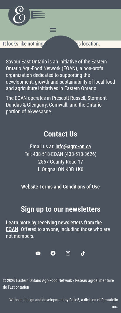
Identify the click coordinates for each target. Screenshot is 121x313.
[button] (53, 30)
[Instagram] (68, 253)
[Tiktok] (83, 253)
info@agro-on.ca (73, 146)
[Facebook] (53, 253)
